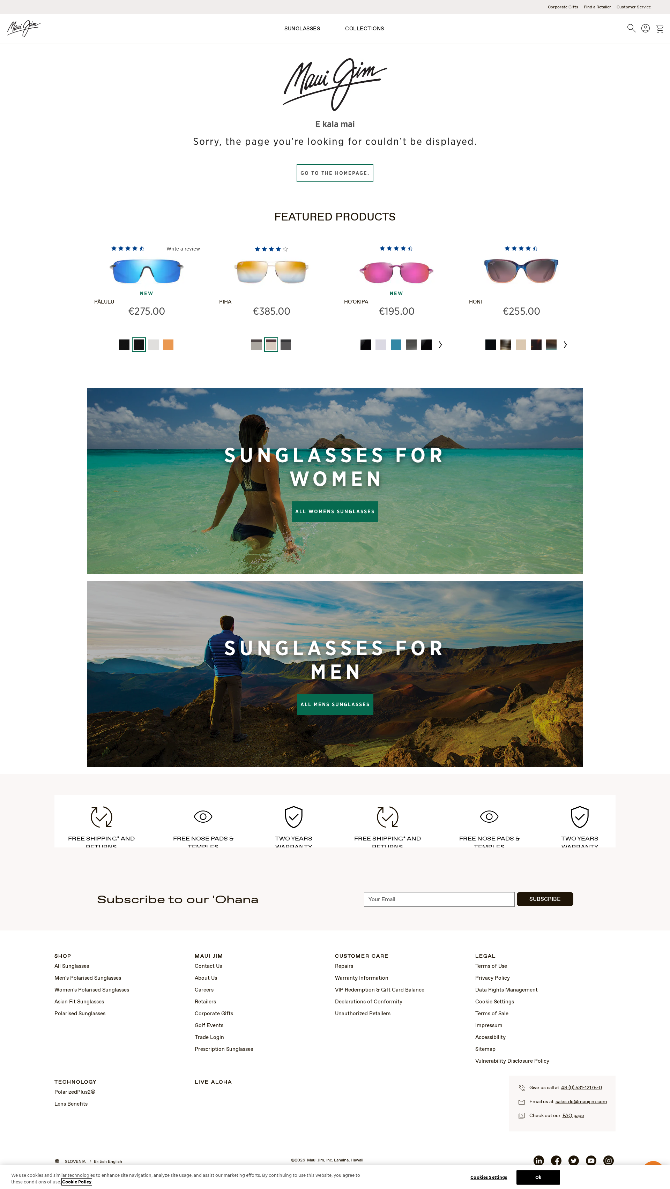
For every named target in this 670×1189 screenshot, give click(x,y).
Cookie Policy (76, 1182)
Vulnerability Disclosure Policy (512, 1061)
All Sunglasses (71, 966)
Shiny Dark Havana (536, 344)
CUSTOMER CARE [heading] (362, 956)
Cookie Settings (494, 1002)
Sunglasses (302, 29)
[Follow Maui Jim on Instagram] (608, 1163)
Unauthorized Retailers (362, 1013)
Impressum (488, 1025)
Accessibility (490, 1037)
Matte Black (124, 344)
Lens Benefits (71, 1104)
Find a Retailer (597, 7)
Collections (364, 29)
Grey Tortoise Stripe (505, 344)
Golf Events (209, 1025)
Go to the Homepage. (335, 173)
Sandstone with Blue (551, 344)
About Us (206, 978)
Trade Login (209, 1037)
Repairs (344, 966)
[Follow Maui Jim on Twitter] (573, 1163)
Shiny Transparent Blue (396, 344)
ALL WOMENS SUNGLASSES (335, 511)
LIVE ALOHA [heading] (213, 1082)
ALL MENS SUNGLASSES (335, 704)
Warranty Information (361, 978)
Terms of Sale (491, 1013)
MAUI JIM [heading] (209, 956)
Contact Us (208, 966)
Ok (538, 1177)
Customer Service (634, 7)
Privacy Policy (492, 978)
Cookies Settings (488, 1177)
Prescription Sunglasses (224, 1049)
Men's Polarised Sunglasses (87, 978)
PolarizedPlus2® (74, 1092)
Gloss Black (365, 344)
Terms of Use (491, 966)
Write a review (183, 248)
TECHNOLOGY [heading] (75, 1082)
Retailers (205, 1002)
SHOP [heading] (63, 956)
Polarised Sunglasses (79, 1013)
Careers (204, 990)
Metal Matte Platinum (153, 344)
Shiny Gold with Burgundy (271, 344)
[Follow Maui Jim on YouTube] (591, 1163)
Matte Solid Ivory (521, 344)
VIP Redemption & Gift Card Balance (379, 990)
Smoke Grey (411, 344)
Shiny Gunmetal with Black (286, 344)
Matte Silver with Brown (256, 344)
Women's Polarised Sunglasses (91, 990)
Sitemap (485, 1049)
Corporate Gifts (563, 7)
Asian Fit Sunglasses (79, 1002)
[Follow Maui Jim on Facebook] (556, 1163)
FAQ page (573, 1116)
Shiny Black (490, 344)
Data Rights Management (506, 990)
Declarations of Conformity (368, 1002)
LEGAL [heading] (485, 956)
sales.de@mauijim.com (581, 1102)
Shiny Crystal (380, 344)
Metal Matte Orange (168, 344)
